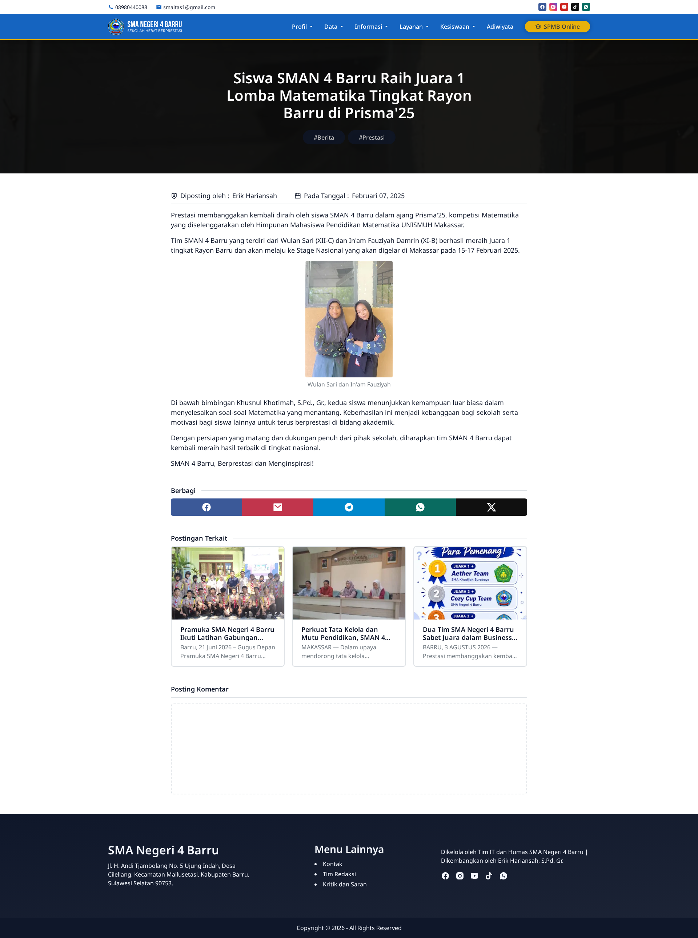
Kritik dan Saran (345, 884)
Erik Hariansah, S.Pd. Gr (530, 861)
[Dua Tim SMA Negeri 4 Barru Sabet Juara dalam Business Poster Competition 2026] (470, 583)
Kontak (332, 864)
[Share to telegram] (349, 507)
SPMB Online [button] (562, 27)
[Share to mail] (277, 507)
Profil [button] (299, 27)
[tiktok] (575, 7)
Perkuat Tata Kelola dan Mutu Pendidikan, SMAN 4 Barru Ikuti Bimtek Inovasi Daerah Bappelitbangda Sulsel (344, 633)
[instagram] (553, 7)
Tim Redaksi (339, 874)
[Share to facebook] (206, 507)
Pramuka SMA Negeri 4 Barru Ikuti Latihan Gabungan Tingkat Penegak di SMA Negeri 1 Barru (227, 633)
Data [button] (330, 27)
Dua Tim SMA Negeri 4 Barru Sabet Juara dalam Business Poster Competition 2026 (468, 633)
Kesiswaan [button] (454, 27)
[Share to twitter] (491, 507)
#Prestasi (372, 137)
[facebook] (542, 7)
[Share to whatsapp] (420, 507)
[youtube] (564, 7)
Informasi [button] (368, 27)
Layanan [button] (411, 27)
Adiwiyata (500, 27)
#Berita (324, 137)
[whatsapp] (586, 7)
